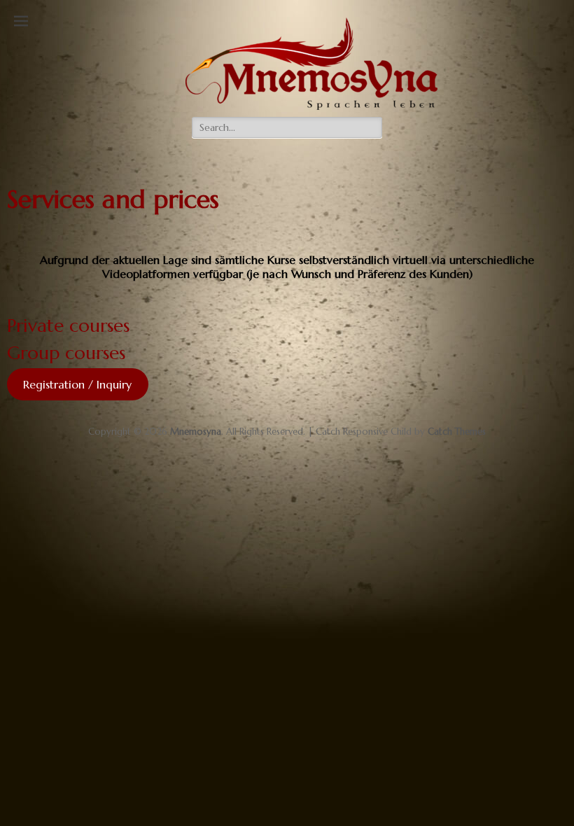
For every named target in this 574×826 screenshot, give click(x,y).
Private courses (68, 325)
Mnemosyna (195, 432)
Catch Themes (457, 432)
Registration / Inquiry (77, 384)
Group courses (66, 353)
